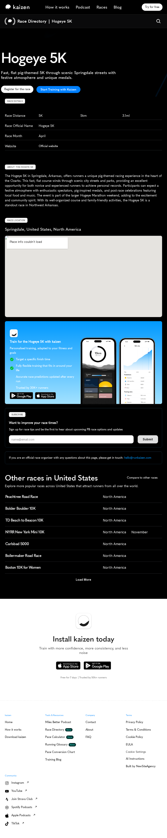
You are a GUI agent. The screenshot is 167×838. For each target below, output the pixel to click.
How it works (57, 7)
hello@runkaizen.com (137, 457)
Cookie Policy (57, 820)
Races (102, 7)
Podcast (83, 7)
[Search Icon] (158, 21)
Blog (118, 7)
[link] (18, 7)
